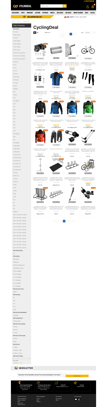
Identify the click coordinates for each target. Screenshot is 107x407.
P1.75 (15, 70)
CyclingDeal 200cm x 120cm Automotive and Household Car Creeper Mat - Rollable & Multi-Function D (56, 179)
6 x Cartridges (17, 283)
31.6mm (16, 73)
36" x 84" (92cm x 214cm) (20, 226)
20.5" (15, 341)
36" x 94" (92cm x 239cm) (20, 220)
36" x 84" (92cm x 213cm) (20, 223)
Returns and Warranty (22, 398)
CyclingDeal (25, 21)
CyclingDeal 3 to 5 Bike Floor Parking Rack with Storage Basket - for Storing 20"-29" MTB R (88, 179)
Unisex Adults (17, 321)
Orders (57, 400)
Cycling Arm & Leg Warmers (88, 91)
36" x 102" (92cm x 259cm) (20, 214)
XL (14, 199)
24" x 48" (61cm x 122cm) (20, 247)
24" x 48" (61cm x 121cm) (20, 244)
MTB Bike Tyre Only (18, 268)
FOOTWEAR (45, 13)
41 (14, 124)
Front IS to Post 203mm (19, 58)
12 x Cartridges (17, 277)
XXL (15, 196)
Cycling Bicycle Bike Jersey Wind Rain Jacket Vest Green (88, 121)
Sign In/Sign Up (59, 398)
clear (21, 362)
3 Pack (15, 326)
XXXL (15, 190)
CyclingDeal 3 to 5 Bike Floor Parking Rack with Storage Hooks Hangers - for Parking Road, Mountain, (40, 208)
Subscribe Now (77, 376)
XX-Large (16, 79)
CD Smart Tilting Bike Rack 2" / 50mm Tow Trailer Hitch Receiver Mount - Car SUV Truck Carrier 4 (72, 64)
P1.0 (15, 64)
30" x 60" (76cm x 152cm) (20, 241)
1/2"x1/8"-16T (17, 166)
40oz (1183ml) (17, 43)
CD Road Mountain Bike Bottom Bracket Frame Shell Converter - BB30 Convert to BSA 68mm (56, 64)
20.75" (15, 338)
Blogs (38, 400)
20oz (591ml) (17, 34)
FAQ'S (19, 401)
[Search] (65, 6)
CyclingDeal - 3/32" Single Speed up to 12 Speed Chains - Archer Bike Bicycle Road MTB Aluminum (72, 150)
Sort (82, 32)
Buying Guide (20, 403)
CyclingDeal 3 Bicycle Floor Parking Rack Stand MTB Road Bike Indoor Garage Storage (72, 179)
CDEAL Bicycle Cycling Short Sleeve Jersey (56, 92)
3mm (15, 184)
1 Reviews (40, 126)
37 (14, 139)
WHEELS (52, 13)
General (16, 61)
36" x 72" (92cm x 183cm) (20, 232)
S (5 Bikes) (16, 142)
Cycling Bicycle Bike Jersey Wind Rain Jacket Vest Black (40, 121)
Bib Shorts (16, 259)
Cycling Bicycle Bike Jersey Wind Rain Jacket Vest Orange (40, 149)
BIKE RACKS (60, 13)
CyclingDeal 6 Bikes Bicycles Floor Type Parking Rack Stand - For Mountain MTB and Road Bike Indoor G (56, 208)
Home (13, 21)
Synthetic (16, 315)
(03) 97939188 (89, 1)
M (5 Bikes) (16, 133)
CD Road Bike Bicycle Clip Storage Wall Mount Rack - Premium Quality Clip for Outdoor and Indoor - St (40, 64)
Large (15, 85)
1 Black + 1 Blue (18, 350)
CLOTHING (37, 13)
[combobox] (51, 6)
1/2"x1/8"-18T (17, 154)
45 (14, 112)
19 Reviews (72, 97)
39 (14, 130)
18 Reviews (56, 154)
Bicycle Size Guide (21, 404)
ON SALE (92, 13)
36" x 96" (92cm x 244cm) (20, 217)
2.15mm (16, 31)
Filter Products (19, 25)
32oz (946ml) (17, 40)
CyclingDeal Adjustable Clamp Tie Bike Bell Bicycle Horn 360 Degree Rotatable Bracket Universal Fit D (88, 208)
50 (14, 91)
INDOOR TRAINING (78, 13)
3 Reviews (56, 97)
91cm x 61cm (17, 49)
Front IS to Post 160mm (19, 52)
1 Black (16, 347)
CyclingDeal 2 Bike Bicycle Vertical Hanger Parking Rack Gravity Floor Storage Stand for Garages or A (40, 179)
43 (14, 118)
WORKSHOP (30, 13)
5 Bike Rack (17, 148)
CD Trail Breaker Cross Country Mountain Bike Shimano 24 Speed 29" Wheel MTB (88, 64)
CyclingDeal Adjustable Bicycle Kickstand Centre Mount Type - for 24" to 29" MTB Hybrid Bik (72, 208)
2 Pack (15, 172)
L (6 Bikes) (16, 100)
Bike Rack (16, 262)
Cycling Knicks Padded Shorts (56, 148)
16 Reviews (56, 126)
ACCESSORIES (15, 13)
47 (14, 106)
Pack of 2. (16, 175)
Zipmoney (39, 401)
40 (14, 127)
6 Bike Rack (17, 145)
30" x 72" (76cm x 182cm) (20, 238)
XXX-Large (16, 76)
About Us (38, 398)
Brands (18, 21)
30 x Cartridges (17, 271)
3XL (15, 187)
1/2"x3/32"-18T (17, 157)
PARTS (23, 13)
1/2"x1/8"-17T (17, 160)
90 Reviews (72, 68)
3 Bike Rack (17, 151)
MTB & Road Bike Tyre (19, 265)
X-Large (16, 82)
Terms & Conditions (21, 400)
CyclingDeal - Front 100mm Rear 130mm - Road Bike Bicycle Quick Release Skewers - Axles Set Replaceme (88, 150)
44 (14, 115)
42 (14, 121)
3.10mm (16, 37)
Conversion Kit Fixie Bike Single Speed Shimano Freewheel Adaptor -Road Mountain (72, 92)
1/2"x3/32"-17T (17, 163)
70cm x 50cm (17, 46)
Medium (16, 88)
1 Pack (15, 178)
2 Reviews (88, 126)
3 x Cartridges (17, 286)
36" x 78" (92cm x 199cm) (20, 229)
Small (15, 94)
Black (15, 291)
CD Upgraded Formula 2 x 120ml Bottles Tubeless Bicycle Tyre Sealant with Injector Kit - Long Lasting (40, 93)
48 (14, 103)
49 (14, 97)
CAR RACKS (68, 13)
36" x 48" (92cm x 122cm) (20, 235)
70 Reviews (88, 97)
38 (14, 136)
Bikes (86, 13)
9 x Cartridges (17, 280)
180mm (16, 211)
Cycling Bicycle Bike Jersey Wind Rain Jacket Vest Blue (56, 121)
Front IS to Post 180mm (19, 55)
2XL (15, 193)
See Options (40, 58)
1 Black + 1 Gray (18, 353)
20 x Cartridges (17, 274)
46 (14, 109)
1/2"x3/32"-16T (17, 169)
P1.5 (15, 67)
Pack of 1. (16, 181)
